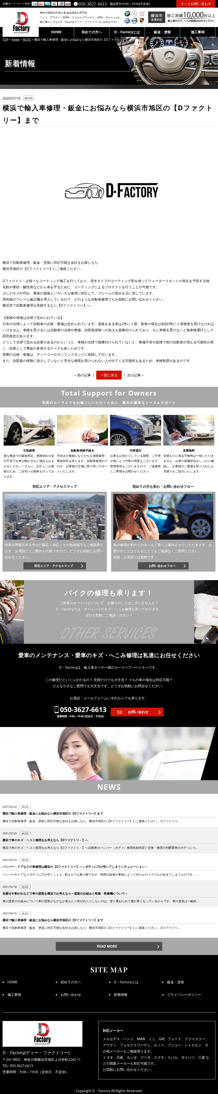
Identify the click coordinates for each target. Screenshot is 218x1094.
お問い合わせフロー (162, 566)
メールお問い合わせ (196, 3)
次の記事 (134, 375)
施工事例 (198, 32)
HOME (56, 32)
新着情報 (121, 994)
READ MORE (107, 946)
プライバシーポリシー (184, 994)
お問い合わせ (138, 712)
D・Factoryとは (127, 32)
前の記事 (84, 375)
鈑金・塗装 (162, 32)
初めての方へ (92, 32)
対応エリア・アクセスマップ (53, 566)
